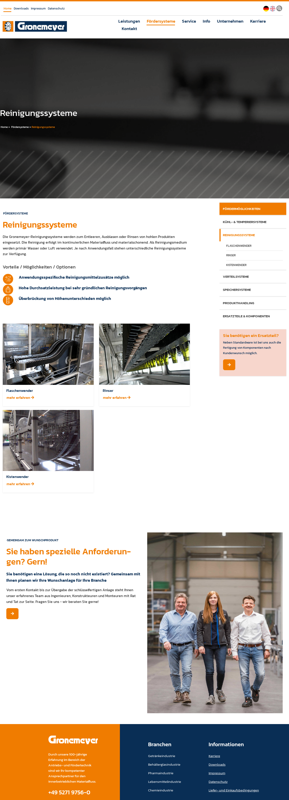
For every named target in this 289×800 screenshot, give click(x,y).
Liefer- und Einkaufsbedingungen (234, 790)
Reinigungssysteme (43, 127)
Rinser (231, 255)
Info (206, 21)
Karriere (258, 21)
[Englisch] (272, 8)
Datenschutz (56, 8)
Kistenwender (236, 265)
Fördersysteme (161, 21)
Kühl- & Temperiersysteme (244, 221)
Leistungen (129, 21)
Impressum (38, 8)
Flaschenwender (239, 246)
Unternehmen (230, 21)
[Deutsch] (266, 8)
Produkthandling (238, 303)
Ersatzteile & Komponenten (246, 316)
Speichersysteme (237, 289)
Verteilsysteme (236, 276)
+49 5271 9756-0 (69, 792)
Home (8, 8)
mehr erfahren (19, 397)
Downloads (21, 8)
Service (189, 21)
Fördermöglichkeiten (241, 208)
